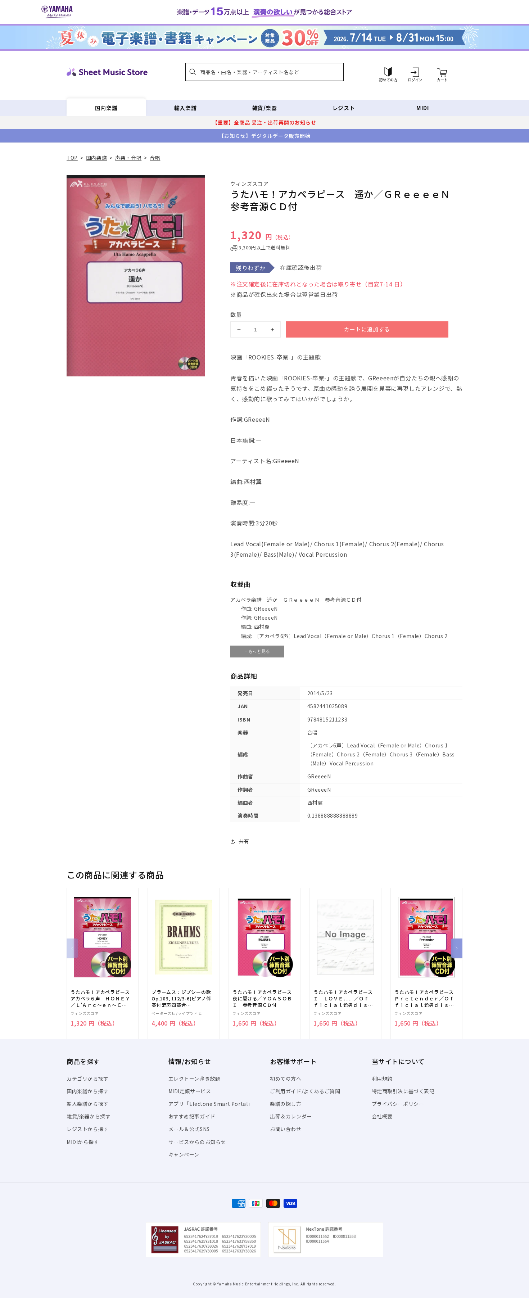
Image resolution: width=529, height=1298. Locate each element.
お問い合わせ (286, 1128)
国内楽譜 (106, 108)
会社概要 (382, 1116)
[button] (264, 72)
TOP (72, 157)
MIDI (422, 108)
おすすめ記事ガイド (192, 1116)
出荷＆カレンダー (291, 1116)
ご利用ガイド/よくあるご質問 (305, 1091)
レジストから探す (88, 1128)
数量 (236, 314)
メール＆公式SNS (189, 1128)
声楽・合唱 (128, 157)
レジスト (344, 108)
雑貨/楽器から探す (88, 1116)
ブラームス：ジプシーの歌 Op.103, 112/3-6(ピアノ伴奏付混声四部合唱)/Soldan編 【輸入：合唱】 (181, 999)
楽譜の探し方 (286, 1103)
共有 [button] (244, 841)
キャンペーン (184, 1154)
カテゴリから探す (88, 1078)
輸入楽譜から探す (88, 1103)
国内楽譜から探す (88, 1091)
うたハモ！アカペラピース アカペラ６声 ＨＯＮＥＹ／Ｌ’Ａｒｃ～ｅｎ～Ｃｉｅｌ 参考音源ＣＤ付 (103, 999)
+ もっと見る (257, 651)
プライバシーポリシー (398, 1103)
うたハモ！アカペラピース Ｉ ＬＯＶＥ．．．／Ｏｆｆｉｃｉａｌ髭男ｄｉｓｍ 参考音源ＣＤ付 (345, 999)
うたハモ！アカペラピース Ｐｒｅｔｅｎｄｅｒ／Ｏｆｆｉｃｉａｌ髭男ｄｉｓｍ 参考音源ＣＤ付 (426, 999)
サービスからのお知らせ (197, 1141)
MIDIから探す (83, 1141)
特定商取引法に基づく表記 (403, 1091)
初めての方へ (286, 1078)
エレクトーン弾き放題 (194, 1078)
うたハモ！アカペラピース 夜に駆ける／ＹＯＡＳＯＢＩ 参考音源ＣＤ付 (264, 998)
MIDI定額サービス (189, 1091)
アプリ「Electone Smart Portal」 (210, 1103)
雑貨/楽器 (264, 108)
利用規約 (382, 1078)
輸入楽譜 (185, 108)
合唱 (155, 157)
